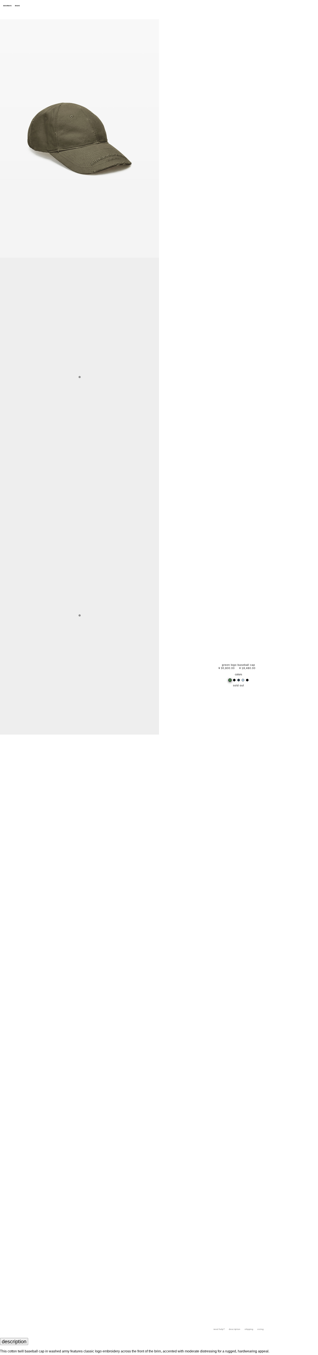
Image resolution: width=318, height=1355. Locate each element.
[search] (290, 5)
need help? (219, 1329)
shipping (249, 1329)
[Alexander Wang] (159, 5)
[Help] (297, 5)
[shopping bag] (312, 5)
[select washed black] (234, 680)
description (234, 1329)
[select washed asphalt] (247, 680)
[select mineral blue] (243, 680)
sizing (260, 1329)
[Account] (305, 5)
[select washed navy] (239, 680)
